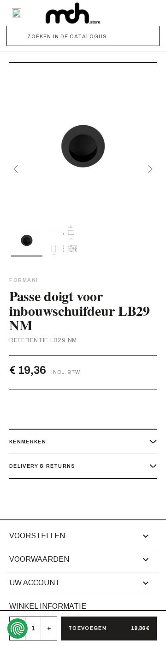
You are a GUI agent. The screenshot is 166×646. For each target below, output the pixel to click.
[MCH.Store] (73, 13)
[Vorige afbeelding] (17, 169)
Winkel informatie (47, 606)
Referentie (28, 340)
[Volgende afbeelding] (148, 169)
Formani (23, 280)
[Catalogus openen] (16, 13)
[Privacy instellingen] (17, 628)
